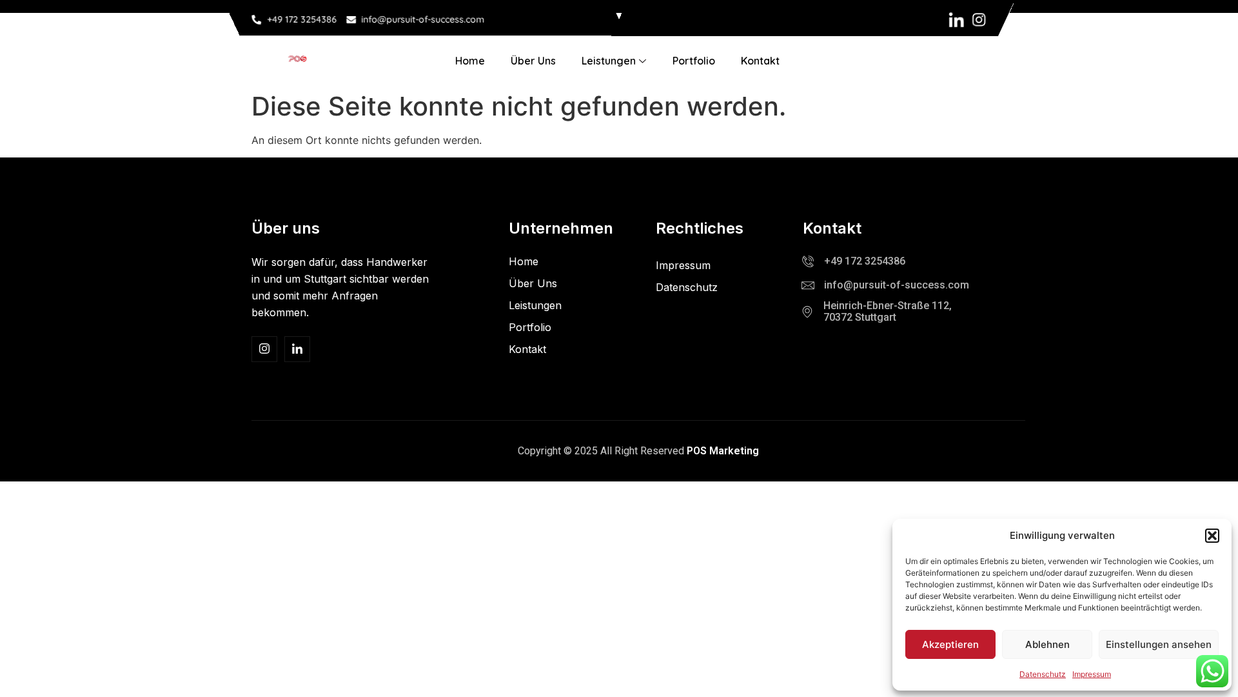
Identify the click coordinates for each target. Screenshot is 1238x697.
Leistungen (609, 60)
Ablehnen (1047, 644)
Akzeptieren (950, 644)
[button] (1212, 535)
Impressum (1091, 674)
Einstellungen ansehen (1159, 644)
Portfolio (694, 60)
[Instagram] (979, 19)
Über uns (533, 60)
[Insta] (264, 349)
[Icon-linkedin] (956, 19)
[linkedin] (297, 349)
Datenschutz (1042, 674)
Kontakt (760, 60)
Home (470, 60)
